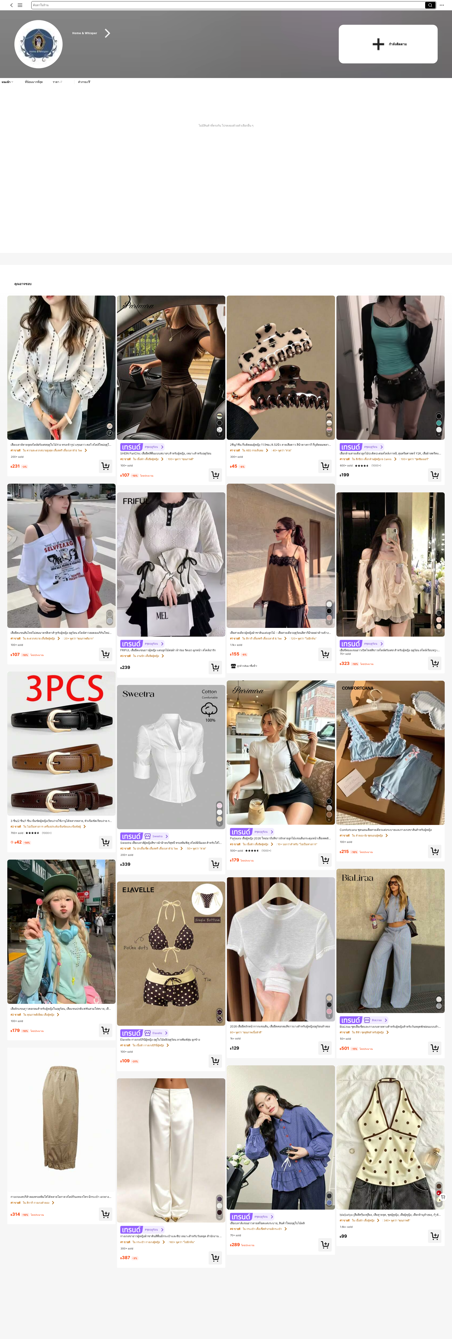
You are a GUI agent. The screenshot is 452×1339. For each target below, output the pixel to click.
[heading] (198, 33)
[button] (11, 5)
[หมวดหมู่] (20, 5)
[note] (244, 666)
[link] (39, 44)
